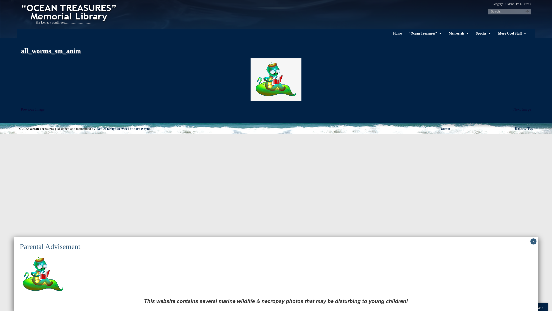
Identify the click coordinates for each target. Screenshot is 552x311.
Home (397, 33)
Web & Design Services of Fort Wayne (123, 128)
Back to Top (524, 128)
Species (481, 33)
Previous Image (33, 109)
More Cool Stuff (510, 33)
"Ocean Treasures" (423, 33)
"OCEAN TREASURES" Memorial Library (69, 12)
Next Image (522, 109)
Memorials (456, 33)
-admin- (445, 128)
